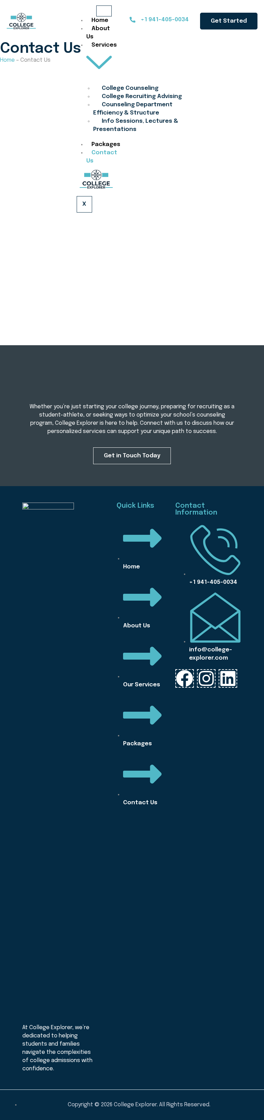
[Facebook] (184, 678)
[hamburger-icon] (104, 10)
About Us (98, 33)
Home (99, 20)
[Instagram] (206, 678)
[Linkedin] (228, 678)
